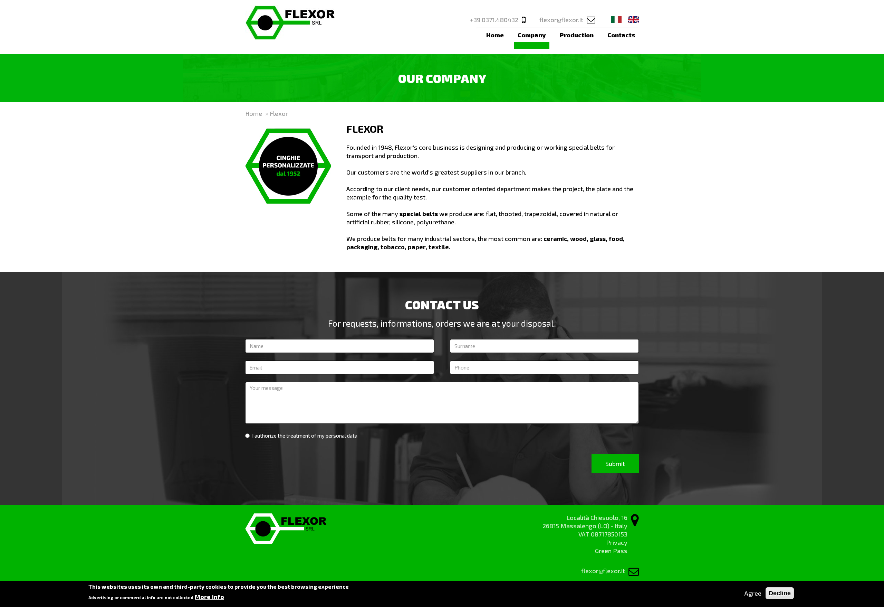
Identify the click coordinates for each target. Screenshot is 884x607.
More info (209, 596)
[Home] (290, 22)
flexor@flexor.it (561, 20)
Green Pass (611, 550)
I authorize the (304, 435)
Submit (615, 463)
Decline (780, 593)
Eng (633, 19)
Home (495, 35)
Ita (616, 19)
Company (532, 35)
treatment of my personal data (321, 435)
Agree (752, 593)
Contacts (621, 35)
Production (577, 35)
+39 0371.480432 (494, 20)
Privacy (616, 542)
